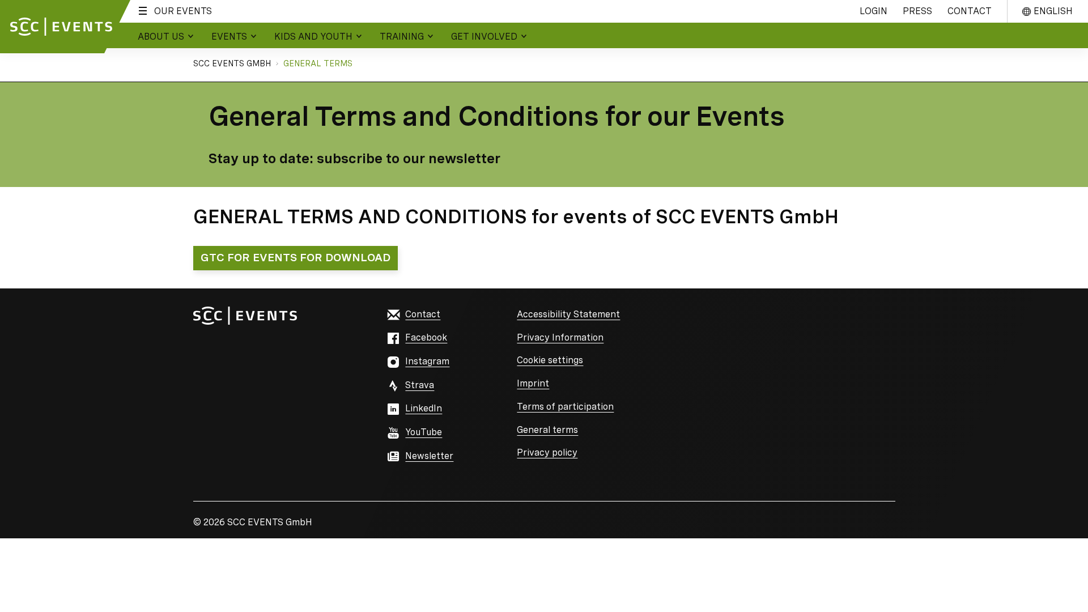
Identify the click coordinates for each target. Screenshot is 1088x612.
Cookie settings (550, 360)
